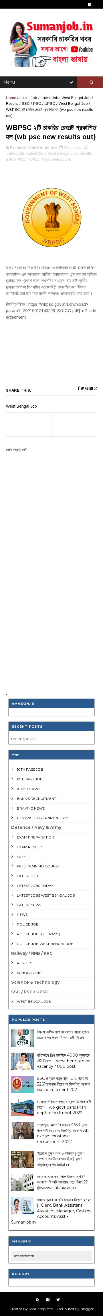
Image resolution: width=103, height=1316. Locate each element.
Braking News (31, 808)
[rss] (37, 1299)
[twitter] (58, 1299)
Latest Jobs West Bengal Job (66, 98)
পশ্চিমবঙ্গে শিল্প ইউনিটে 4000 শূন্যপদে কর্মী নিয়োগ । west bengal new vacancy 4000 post (63, 1061)
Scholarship (29, 972)
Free (21, 857)
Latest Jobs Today (35, 885)
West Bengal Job (73, 103)
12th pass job (30, 779)
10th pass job (30, 769)
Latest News (29, 905)
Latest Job (28, 98)
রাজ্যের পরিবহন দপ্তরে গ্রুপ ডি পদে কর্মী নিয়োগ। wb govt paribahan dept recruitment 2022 (64, 1107)
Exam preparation (35, 837)
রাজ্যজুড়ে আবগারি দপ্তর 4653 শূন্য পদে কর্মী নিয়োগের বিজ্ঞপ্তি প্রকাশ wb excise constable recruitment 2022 (63, 1133)
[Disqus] (51, 613)
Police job (28, 924)
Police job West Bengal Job (45, 944)
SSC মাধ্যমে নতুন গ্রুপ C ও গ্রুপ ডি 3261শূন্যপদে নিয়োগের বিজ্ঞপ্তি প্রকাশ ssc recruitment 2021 (63, 1084)
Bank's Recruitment (36, 798)
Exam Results (30, 847)
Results (12, 103)
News (22, 914)
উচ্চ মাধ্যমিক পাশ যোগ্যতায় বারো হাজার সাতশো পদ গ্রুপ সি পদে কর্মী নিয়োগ (63, 1034)
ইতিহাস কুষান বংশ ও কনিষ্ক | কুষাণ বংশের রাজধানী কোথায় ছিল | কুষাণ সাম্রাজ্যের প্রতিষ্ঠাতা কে (60, 1159)
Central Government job (42, 818)
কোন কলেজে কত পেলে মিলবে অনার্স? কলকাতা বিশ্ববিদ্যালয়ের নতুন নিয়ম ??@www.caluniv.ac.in (62, 1182)
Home (11, 98)
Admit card (28, 789)
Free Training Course (38, 866)
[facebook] (89, 4)
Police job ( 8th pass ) (38, 934)
